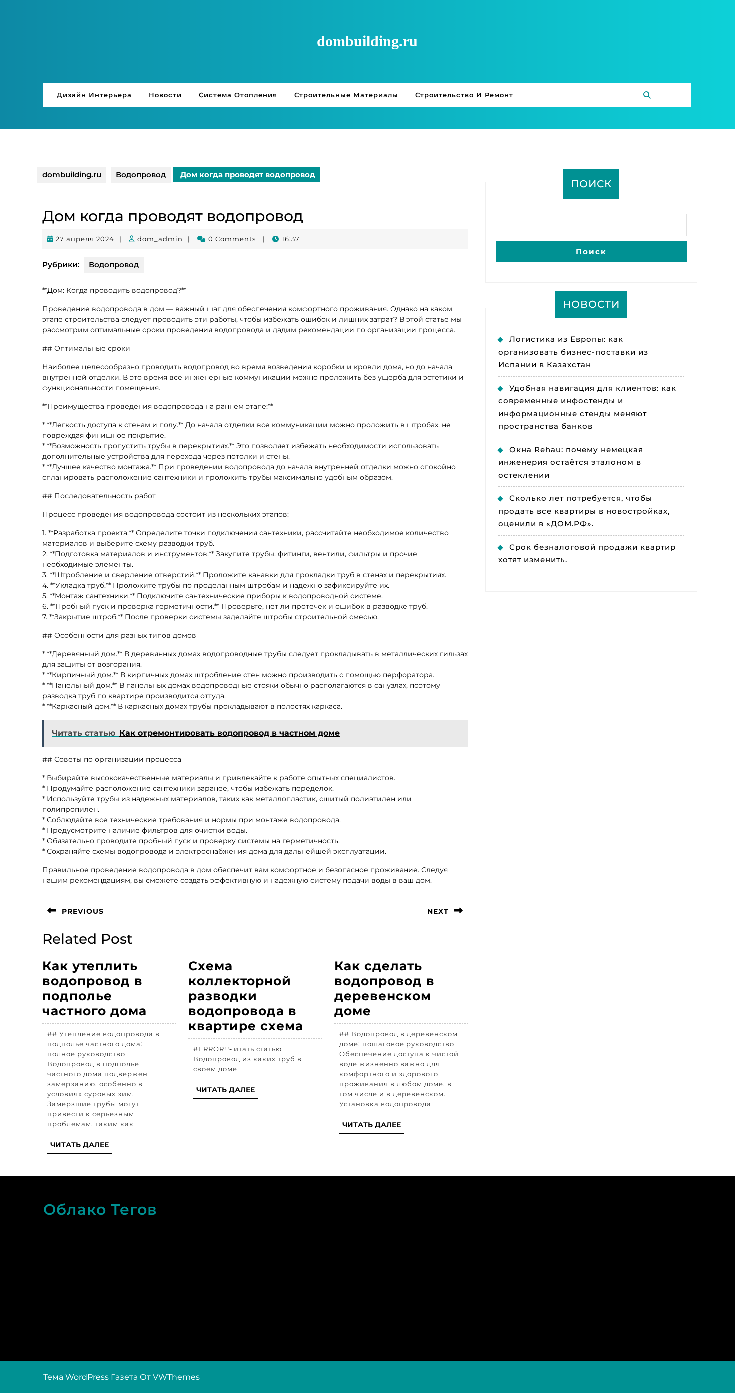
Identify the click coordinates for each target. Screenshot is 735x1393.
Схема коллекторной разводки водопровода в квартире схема (246, 995)
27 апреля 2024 (85, 239)
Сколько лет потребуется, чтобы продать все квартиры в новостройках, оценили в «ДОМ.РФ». (584, 510)
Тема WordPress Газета (91, 1377)
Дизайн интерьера (94, 95)
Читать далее (81, 1147)
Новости (165, 95)
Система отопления (238, 95)
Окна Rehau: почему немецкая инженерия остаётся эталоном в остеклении (571, 462)
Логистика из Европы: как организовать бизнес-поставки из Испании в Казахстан (573, 351)
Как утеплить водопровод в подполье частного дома (94, 988)
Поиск (591, 184)
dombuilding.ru (367, 41)
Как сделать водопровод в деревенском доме (384, 988)
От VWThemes (170, 1377)
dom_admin (160, 239)
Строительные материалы (346, 95)
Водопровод (141, 174)
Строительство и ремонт (465, 95)
